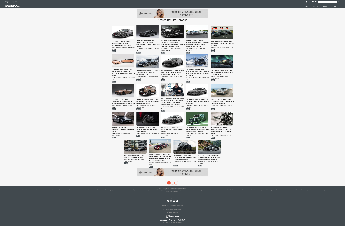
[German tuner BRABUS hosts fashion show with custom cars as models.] (172, 125)
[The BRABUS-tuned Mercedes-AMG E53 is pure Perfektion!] (135, 153)
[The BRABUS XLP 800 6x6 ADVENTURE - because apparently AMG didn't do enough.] (184, 153)
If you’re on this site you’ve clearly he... (221, 135)
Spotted (334, 6)
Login (7, 2)
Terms (171, 205)
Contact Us (176, 205)
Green (187, 137)
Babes (315, 6)
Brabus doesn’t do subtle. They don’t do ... (148, 133)
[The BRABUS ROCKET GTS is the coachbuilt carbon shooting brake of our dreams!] (197, 97)
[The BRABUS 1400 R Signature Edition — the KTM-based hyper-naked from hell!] (147, 125)
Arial (138, 135)
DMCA (181, 205)
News (324, 6)
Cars (306, 6)
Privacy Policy (165, 205)
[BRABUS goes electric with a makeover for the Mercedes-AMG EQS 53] (123, 125)
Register (14, 2)
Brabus (113, 51)
